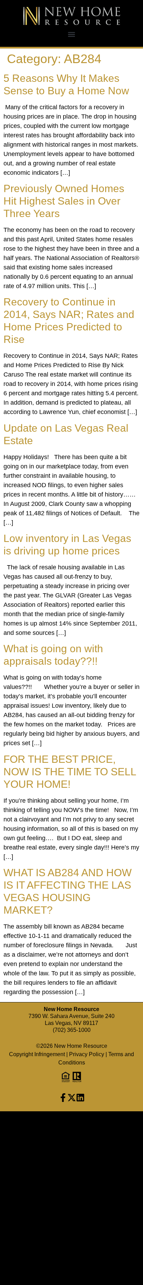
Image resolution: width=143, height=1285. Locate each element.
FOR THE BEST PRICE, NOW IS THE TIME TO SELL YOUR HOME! (69, 771)
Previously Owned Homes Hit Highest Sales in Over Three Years (63, 201)
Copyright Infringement (37, 1054)
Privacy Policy (86, 1054)
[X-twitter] (71, 1097)
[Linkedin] (80, 1097)
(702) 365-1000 (72, 1030)
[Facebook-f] (63, 1097)
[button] (71, 34)
